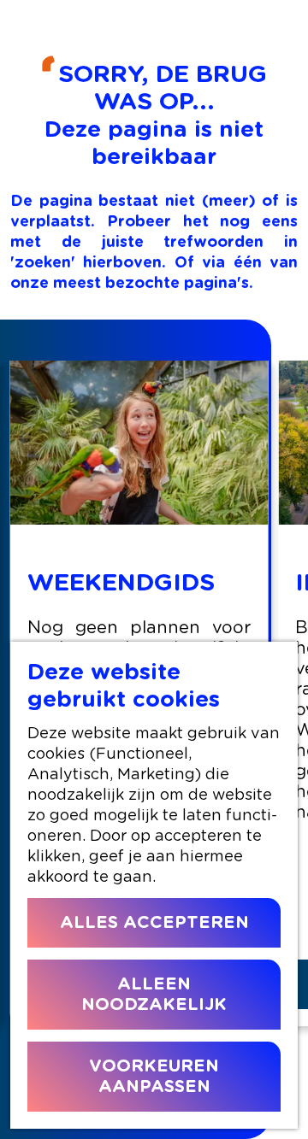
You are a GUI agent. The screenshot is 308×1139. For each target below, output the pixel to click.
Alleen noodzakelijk (154, 994)
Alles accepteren (154, 922)
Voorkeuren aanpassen (154, 1076)
